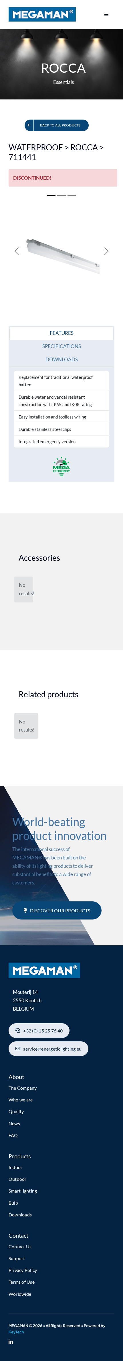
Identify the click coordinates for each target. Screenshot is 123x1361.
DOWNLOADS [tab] (61, 359)
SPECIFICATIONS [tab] (61, 346)
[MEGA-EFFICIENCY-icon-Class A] (44, 965)
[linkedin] (11, 1341)
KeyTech (16, 1332)
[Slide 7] (72, 195)
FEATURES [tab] (62, 333)
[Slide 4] (61, 195)
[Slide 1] (51, 195)
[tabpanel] (61, 409)
